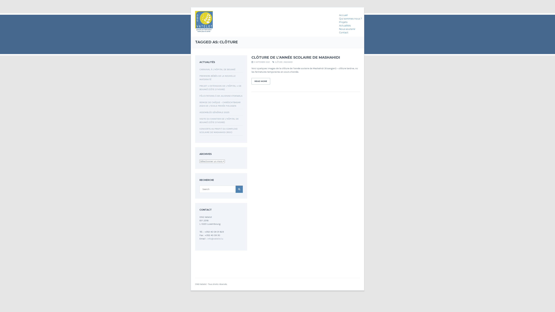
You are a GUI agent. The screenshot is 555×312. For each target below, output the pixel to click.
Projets (343, 22)
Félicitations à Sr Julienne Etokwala (220, 95)
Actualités (345, 25)
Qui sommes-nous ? (350, 18)
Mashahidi (288, 62)
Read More (261, 81)
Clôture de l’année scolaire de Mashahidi (295, 57)
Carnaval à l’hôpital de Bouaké (217, 69)
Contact (343, 32)
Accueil (343, 15)
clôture (279, 62)
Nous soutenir (347, 29)
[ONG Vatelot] (204, 22)
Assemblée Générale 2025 (214, 112)
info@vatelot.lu (215, 238)
